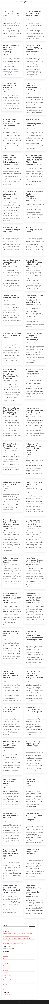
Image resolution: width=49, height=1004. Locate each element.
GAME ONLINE (7, 994)
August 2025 (6, 982)
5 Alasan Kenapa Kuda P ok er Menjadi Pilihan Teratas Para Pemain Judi (12, 523)
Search (5, 925)
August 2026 (6, 953)
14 (24, 921)
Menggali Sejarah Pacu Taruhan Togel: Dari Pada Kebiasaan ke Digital (34, 816)
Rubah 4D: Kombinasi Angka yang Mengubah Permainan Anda (35, 195)
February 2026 (6, 968)
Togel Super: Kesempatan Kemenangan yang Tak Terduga (33, 86)
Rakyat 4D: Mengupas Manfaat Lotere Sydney (12, 484)
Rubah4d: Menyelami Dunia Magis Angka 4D (11, 633)
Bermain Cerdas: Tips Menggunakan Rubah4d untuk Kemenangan (12, 744)
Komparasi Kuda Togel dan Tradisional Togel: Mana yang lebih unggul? (34, 411)
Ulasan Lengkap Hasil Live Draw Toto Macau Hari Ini (11, 709)
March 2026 (6, 965)
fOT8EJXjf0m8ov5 (15, 17)
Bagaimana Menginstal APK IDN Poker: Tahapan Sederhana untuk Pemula (34, 889)
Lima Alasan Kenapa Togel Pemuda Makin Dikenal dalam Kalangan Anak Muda (34, 523)
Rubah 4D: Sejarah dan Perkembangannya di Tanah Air (34, 122)
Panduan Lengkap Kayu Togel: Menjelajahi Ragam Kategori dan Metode (34, 674)
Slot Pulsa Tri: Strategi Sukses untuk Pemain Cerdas (12, 335)
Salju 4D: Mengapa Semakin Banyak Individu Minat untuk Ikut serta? (11, 852)
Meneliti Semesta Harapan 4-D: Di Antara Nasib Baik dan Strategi (12, 596)
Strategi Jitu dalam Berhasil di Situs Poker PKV (10, 85)
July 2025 (5, 984)
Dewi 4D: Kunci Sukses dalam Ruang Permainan (11, 194)
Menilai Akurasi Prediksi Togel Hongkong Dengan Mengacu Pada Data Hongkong (11, 373)
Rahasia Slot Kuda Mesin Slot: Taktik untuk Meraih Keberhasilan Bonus (11, 158)
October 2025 (6, 977)
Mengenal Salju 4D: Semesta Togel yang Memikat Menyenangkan (34, 48)
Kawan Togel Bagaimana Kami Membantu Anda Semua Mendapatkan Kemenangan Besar (34, 635)
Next (27, 921)
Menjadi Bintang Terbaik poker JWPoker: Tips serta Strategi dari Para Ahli (34, 596)
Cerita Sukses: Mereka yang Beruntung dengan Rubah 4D (10, 674)
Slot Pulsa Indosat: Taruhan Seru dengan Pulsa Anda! (11, 229)
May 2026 (5, 960)
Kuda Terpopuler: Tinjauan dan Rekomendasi (10, 781)
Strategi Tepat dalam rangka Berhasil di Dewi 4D (11, 262)
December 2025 (7, 972)
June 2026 (5, 958)
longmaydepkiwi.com (24, 2)
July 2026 (5, 956)
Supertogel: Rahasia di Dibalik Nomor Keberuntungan (35, 371)
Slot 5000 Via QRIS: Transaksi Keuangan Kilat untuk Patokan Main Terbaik (34, 158)
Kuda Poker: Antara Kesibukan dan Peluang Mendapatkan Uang (34, 485)
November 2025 (7, 975)
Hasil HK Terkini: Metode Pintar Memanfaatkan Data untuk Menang (11, 122)
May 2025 (5, 989)
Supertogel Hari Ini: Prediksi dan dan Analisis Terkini (34, 13)
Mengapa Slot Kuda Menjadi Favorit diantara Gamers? (11, 446)
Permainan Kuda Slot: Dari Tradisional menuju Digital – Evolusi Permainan (34, 298)
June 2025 (5, 987)
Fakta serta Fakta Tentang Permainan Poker (34, 229)
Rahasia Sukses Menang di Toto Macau (32, 781)
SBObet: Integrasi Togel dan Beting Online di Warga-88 (34, 709)
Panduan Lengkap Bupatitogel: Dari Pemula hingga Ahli (33, 743)
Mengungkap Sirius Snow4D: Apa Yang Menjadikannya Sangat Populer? (11, 411)
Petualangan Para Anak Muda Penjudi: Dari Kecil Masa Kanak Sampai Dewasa (34, 448)
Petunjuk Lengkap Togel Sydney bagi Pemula (10, 560)
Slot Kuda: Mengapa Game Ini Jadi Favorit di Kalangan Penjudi (11, 13)
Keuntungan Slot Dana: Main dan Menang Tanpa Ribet (11, 887)
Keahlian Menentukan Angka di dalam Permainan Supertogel (12, 48)
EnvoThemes (27, 1001)
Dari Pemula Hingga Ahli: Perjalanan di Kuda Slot (11, 815)
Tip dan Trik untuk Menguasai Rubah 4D (12, 296)
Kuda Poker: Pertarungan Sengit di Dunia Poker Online (35, 560)
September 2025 (7, 980)
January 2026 (6, 970)
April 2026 (5, 963)
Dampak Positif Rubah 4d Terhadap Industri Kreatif (34, 262)
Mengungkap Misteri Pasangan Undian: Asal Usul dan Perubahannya (34, 336)
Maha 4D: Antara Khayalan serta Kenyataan (33, 851)
